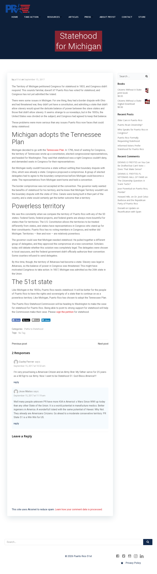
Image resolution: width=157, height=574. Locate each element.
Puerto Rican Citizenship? (130, 124)
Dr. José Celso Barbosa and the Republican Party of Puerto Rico (133, 200)
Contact (127, 16)
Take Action (31, 16)
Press (87, 16)
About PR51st (108, 16)
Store (142, 16)
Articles (73, 16)
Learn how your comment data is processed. (78, 509)
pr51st (18, 79)
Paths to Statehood (33, 329)
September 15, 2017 (34, 79)
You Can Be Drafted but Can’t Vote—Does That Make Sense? (134, 166)
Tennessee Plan (55, 150)
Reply (16, 382)
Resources (53, 16)
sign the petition (65, 311)
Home (14, 16)
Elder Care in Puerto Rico (130, 120)
